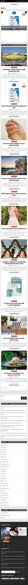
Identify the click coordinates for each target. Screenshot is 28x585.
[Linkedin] (22, 1)
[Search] (27, 1)
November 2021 (5, 505)
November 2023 (5, 497)
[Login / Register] (25, 1)
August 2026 (4, 444)
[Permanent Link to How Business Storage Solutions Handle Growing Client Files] (14, 56)
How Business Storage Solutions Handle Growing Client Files (14, 70)
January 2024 (4, 495)
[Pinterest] (20, 1)
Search (2, 395)
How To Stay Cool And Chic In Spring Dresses (14, 228)
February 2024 (4, 493)
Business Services (5, 515)
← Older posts (4, 387)
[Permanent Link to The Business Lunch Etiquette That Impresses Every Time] (14, 360)
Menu (4, 1)
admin (10, 73)
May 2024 (3, 490)
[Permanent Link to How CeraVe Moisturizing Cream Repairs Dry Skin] (14, 93)
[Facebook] (18, 1)
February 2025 (4, 483)
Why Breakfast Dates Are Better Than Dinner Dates (14, 194)
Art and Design (4, 512)
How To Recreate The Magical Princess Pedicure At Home (14, 39)
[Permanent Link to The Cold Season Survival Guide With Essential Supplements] (14, 287)
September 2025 (5, 466)
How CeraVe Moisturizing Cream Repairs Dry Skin (14, 107)
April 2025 (3, 478)
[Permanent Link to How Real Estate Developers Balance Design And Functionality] (14, 165)
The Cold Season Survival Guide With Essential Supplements (14, 304)
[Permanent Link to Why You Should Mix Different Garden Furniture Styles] (14, 325)
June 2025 (3, 473)
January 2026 (4, 459)
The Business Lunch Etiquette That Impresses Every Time (14, 374)
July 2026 (3, 447)
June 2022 (3, 500)
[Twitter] (17, 1)
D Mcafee (14, 4)
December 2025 (5, 461)
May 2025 (3, 476)
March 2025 (4, 481)
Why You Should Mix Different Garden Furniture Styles (14, 339)
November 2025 (5, 464)
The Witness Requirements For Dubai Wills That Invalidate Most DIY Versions (14, 262)
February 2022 (4, 502)
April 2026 (3, 454)
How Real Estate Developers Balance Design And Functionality (14, 179)
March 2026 (4, 456)
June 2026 (3, 449)
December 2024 (5, 485)
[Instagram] (23, 1)
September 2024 (5, 488)
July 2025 (3, 471)
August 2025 (4, 469)
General (15, 67)
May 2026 (3, 452)
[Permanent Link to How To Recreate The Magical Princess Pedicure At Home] (14, 129)
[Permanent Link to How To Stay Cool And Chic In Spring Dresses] (14, 215)
